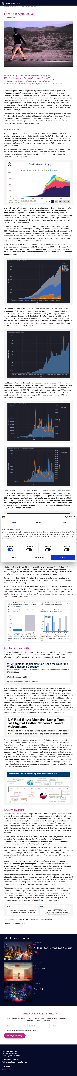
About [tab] (64, 522)
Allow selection (38, 557)
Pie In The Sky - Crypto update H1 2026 (52, 947)
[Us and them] (18, 971)
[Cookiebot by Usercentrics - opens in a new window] (66, 517)
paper (58, 589)
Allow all (63, 557)
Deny (14, 557)
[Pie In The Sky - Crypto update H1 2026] (18, 951)
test (20, 710)
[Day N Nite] (18, 992)
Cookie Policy (6, 1069)
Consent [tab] (13, 522)
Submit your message (15, 1036)
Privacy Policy (7, 1066)
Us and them (39, 968)
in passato (36, 105)
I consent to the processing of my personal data (21, 1030)
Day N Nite (38, 989)
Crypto (5, 11)
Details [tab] (38, 522)
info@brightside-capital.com (16, 1062)
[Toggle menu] (73, 3)
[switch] (29, 549)
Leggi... (35, 951)
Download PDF (10, 17)
